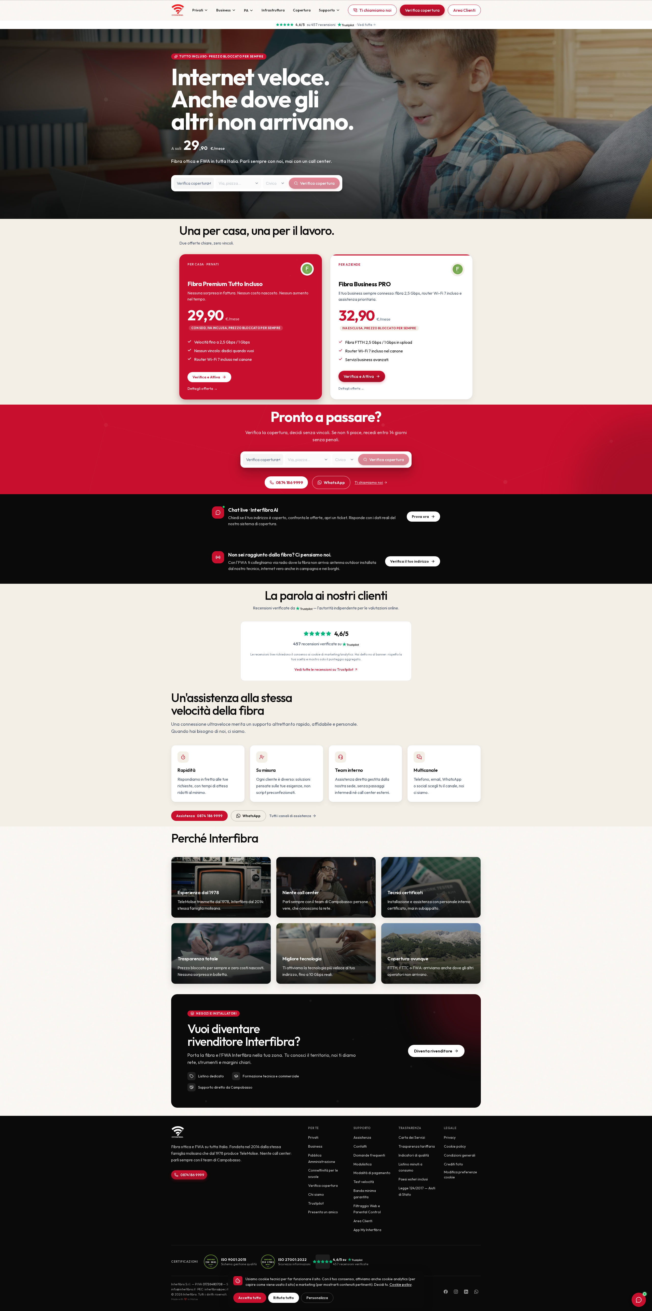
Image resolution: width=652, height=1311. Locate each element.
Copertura (302, 10)
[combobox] (194, 183)
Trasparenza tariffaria (417, 1146)
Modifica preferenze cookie (460, 1174)
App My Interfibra (367, 1230)
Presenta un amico (323, 1212)
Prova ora (420, 516)
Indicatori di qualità (414, 1155)
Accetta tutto (249, 1297)
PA (246, 10)
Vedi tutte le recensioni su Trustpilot (323, 669)
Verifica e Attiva (206, 377)
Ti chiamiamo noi (375, 10)
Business (223, 10)
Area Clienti (464, 10)
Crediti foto (453, 1164)
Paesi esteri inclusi (413, 1179)
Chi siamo (316, 1194)
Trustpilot (316, 1203)
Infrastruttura (273, 10)
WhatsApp (334, 482)
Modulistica (363, 1164)
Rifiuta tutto (283, 1297)
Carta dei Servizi (412, 1137)
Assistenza (199, 816)
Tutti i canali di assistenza (290, 816)
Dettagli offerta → (202, 388)
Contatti (360, 1146)
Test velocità (364, 1181)
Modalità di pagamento (372, 1173)
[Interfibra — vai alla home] (177, 10)
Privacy (450, 1137)
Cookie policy (455, 1146)
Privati (197, 10)
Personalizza (317, 1297)
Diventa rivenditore (433, 1050)
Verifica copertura (422, 10)
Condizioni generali (459, 1155)
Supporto (327, 10)
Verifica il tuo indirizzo (409, 561)
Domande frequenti (369, 1155)
